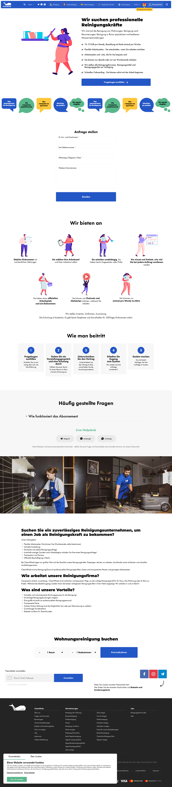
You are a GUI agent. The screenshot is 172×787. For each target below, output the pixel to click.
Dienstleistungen (71, 709)
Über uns (37, 713)
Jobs (35, 733)
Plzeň (155, 762)
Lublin (120, 762)
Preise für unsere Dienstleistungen (108, 730)
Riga (138, 762)
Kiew (130, 762)
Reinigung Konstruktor (72, 733)
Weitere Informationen (68, 168)
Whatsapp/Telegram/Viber (71, 157)
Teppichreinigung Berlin (73, 746)
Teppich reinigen (102, 740)
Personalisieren (29, 772)
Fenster (67, 723)
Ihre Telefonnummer (67, 147)
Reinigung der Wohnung (73, 713)
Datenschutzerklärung (15, 772)
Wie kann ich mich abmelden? (17, 685)
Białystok (125, 762)
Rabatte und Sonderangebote (44, 726)
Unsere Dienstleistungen (42, 723)
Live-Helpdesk (86, 430)
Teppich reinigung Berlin (73, 740)
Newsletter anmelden (15, 670)
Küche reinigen (70, 730)
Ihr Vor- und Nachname (69, 137)
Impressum (37, 736)
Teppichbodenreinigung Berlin (75, 743)
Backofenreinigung (103, 733)
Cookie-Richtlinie (140, 771)
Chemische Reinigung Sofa (105, 736)
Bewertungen (38, 719)
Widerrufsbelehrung (41, 740)
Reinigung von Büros (72, 726)
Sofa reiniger (101, 713)
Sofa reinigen (69, 750)
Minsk (143, 762)
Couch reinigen (102, 716)
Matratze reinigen (102, 723)
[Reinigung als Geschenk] (144, 4)
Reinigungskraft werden (138, 713)
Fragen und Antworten (41, 716)
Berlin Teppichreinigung (73, 736)
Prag (147, 762)
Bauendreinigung (71, 716)
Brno (150, 762)
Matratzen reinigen (103, 726)
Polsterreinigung (70, 719)
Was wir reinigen (40, 730)
